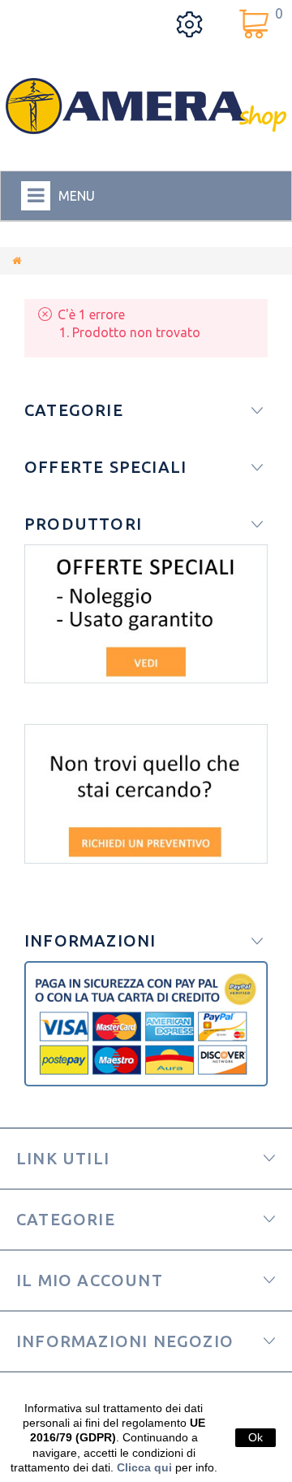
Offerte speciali (105, 466)
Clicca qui (144, 1467)
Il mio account (89, 1280)
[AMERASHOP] (146, 105)
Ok (255, 1437)
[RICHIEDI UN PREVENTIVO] (146, 793)
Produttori (83, 523)
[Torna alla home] (16, 260)
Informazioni (90, 940)
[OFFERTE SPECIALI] (146, 613)
